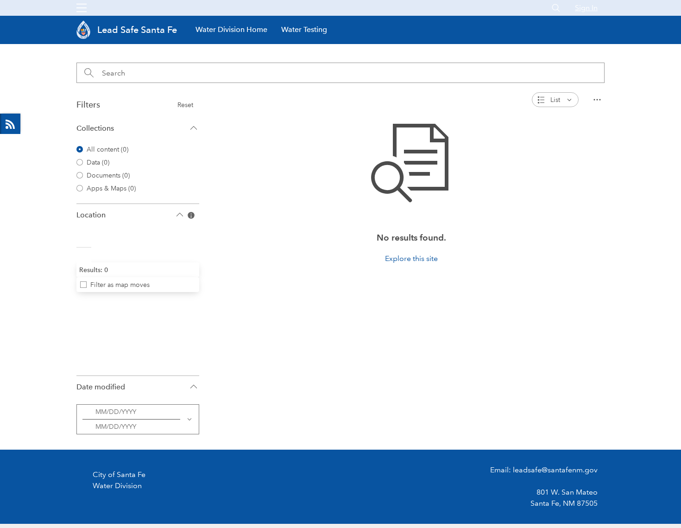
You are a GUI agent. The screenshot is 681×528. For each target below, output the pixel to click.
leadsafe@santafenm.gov (555, 469)
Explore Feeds (10, 124)
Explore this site (411, 258)
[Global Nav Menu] (81, 8)
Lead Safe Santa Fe (137, 29)
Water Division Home (231, 29)
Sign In (586, 7)
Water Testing (304, 29)
